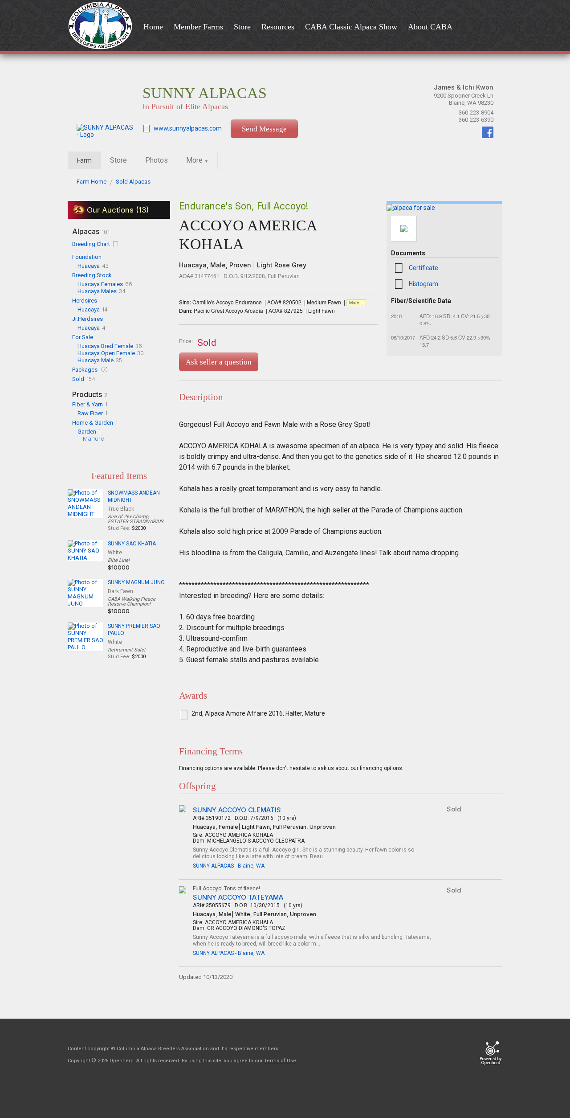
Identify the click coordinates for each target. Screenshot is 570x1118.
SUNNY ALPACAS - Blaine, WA (229, 866)
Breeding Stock (92, 275)
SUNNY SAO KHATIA (132, 544)
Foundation (87, 257)
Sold (78, 379)
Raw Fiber (90, 413)
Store (118, 160)
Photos (156, 160)
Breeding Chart (91, 244)
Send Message (264, 129)
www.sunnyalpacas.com (188, 128)
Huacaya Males (97, 291)
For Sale (82, 337)
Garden (86, 431)
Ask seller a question (219, 362)
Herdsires (84, 300)
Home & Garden (92, 422)
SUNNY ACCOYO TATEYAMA (238, 897)
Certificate (423, 267)
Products (89, 394)
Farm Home (91, 181)
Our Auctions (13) (118, 209)
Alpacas (91, 231)
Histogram (423, 283)
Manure (93, 438)
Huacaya (88, 265)
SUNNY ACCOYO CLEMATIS (237, 810)
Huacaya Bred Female (105, 346)
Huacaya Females (100, 284)
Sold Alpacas (133, 181)
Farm (84, 160)
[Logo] (103, 26)
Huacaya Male (95, 360)
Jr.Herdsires (87, 318)
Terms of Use (280, 1061)
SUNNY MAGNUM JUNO (136, 582)
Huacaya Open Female (106, 353)
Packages (85, 369)
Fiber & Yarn (87, 404)
